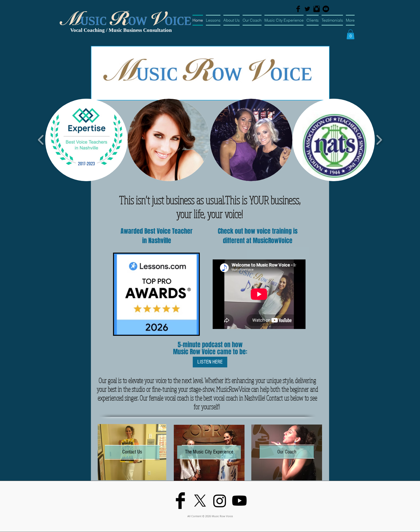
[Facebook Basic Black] (298, 9)
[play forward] (379, 139)
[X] (200, 500)
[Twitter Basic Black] (307, 9)
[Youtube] (239, 500)
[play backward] (40, 139)
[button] (350, 34)
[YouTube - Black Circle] (326, 9)
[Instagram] (219, 500)
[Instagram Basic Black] (316, 9)
